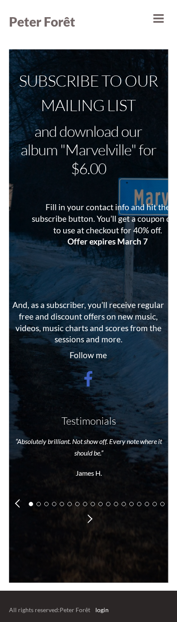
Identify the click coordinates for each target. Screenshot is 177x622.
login (102, 610)
